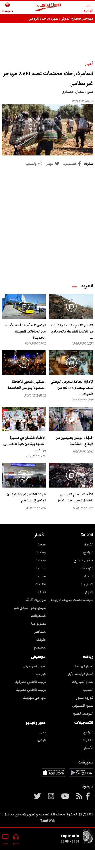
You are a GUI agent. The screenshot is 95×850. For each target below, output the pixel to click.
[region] (47, 40)
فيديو (41, 740)
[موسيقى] (88, 837)
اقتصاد (40, 584)
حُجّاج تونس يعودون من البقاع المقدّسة (74, 441)
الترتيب (88, 689)
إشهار (89, 592)
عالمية (41, 568)
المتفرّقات (38, 615)
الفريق (88, 544)
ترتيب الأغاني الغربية (31, 689)
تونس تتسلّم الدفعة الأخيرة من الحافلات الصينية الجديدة (25, 331)
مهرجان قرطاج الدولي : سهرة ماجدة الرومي (60, 18)
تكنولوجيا (38, 623)
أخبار (89, 64)
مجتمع (40, 647)
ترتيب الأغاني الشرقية (30, 681)
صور (42, 732)
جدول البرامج (83, 560)
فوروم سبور (84, 697)
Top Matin (70, 836)
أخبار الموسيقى (34, 666)
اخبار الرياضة (83, 666)
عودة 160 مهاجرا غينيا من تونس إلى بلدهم (26, 497)
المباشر (87, 576)
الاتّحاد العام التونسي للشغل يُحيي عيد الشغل (75, 497)
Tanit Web (47, 820)
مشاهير (40, 631)
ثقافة (42, 592)
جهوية (41, 560)
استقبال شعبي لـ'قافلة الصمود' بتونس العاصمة (27, 384)
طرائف (41, 639)
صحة (42, 544)
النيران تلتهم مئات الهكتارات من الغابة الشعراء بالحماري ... (72, 331)
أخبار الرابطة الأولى (79, 673)
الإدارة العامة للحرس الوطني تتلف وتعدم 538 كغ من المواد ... (72, 388)
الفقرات (87, 740)
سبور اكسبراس (82, 705)
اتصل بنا (87, 584)
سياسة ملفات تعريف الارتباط (72, 599)
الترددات (87, 568)
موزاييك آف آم (36, 599)
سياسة (41, 576)
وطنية (41, 552)
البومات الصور (83, 713)
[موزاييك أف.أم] (48, 8)
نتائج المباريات (82, 681)
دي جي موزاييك (34, 697)
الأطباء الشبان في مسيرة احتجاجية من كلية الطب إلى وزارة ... (24, 444)
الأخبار (88, 747)
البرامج (88, 552)
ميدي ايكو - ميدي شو (30, 607)
